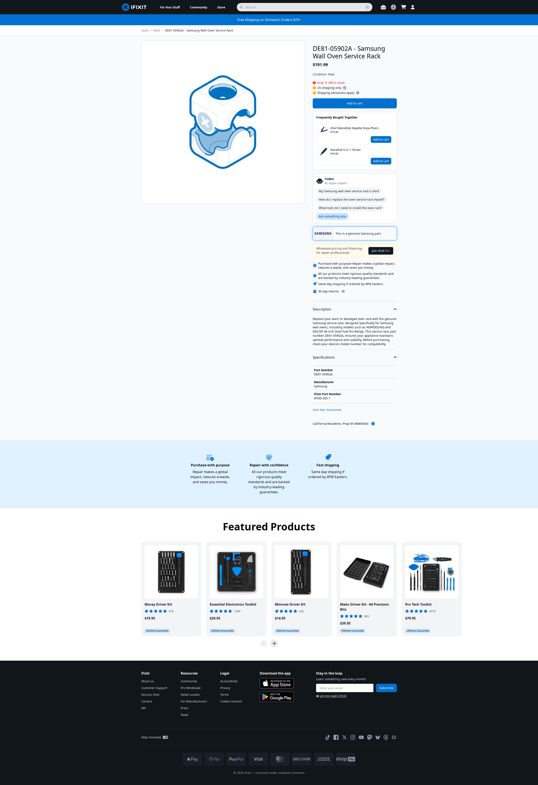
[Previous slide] (264, 643)
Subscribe (386, 688)
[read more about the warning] (373, 423)
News (185, 715)
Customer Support (154, 688)
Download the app (275, 673)
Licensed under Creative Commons (280, 773)
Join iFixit (381, 251)
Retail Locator (190, 695)
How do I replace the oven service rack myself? (351, 199)
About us (147, 681)
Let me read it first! (333, 696)
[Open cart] (403, 7)
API (143, 708)
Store (145, 30)
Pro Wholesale (191, 688)
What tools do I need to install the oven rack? (350, 208)
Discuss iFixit (150, 695)
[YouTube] (361, 737)
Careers (146, 701)
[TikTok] (327, 737)
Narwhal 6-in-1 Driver (345, 150)
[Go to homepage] (136, 7)
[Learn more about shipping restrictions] (344, 87)
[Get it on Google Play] (277, 697)
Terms (224, 695)
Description (322, 309)
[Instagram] (352, 737)
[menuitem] (170, 7)
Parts (156, 30)
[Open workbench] (383, 7)
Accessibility (228, 681)
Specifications (324, 357)
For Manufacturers (194, 701)
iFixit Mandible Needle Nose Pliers (354, 128)
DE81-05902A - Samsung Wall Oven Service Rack (199, 30)
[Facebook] (336, 737)
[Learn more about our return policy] (343, 291)
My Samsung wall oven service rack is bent (349, 191)
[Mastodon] (369, 737)
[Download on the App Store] (277, 683)
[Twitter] (344, 737)
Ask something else (332, 216)
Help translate (151, 737)
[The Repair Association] (394, 737)
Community (189, 681)
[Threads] (385, 737)
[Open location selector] (393, 7)
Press (184, 708)
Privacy (225, 688)
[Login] (412, 7)
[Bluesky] (378, 737)
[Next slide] (274, 643)
